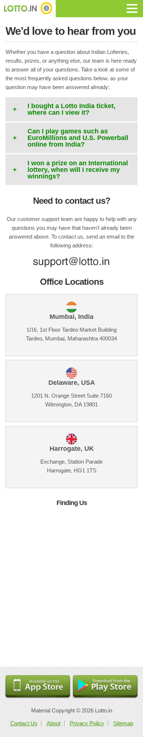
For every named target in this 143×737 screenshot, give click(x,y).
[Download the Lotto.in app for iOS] (38, 687)
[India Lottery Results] (28, 8)
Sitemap (123, 723)
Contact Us (23, 723)
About (53, 723)
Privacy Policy (87, 723)
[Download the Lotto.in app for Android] (105, 687)
